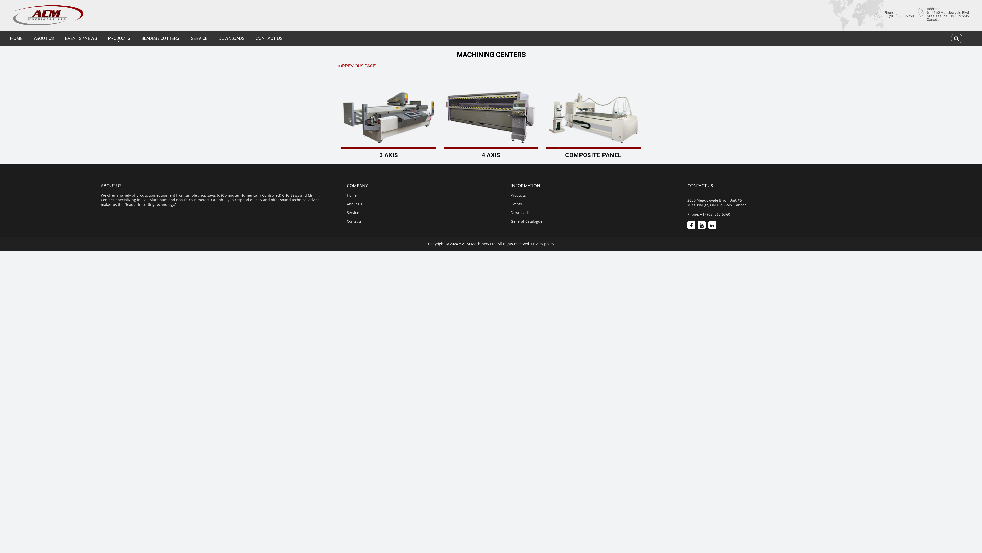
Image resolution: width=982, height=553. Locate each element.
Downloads (520, 212)
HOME (16, 38)
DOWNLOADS (231, 38)
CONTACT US (269, 38)
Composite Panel (593, 155)
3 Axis (388, 155)
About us (354, 204)
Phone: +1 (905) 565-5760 (708, 214)
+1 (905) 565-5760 (899, 16)
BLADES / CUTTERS (160, 38)
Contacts (354, 221)
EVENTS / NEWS (81, 38)
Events (516, 204)
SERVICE (199, 38)
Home (352, 195)
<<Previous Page (357, 66)
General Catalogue (526, 221)
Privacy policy (542, 243)
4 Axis (491, 155)
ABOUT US (44, 38)
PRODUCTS (119, 38)
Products (518, 195)
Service (353, 212)
